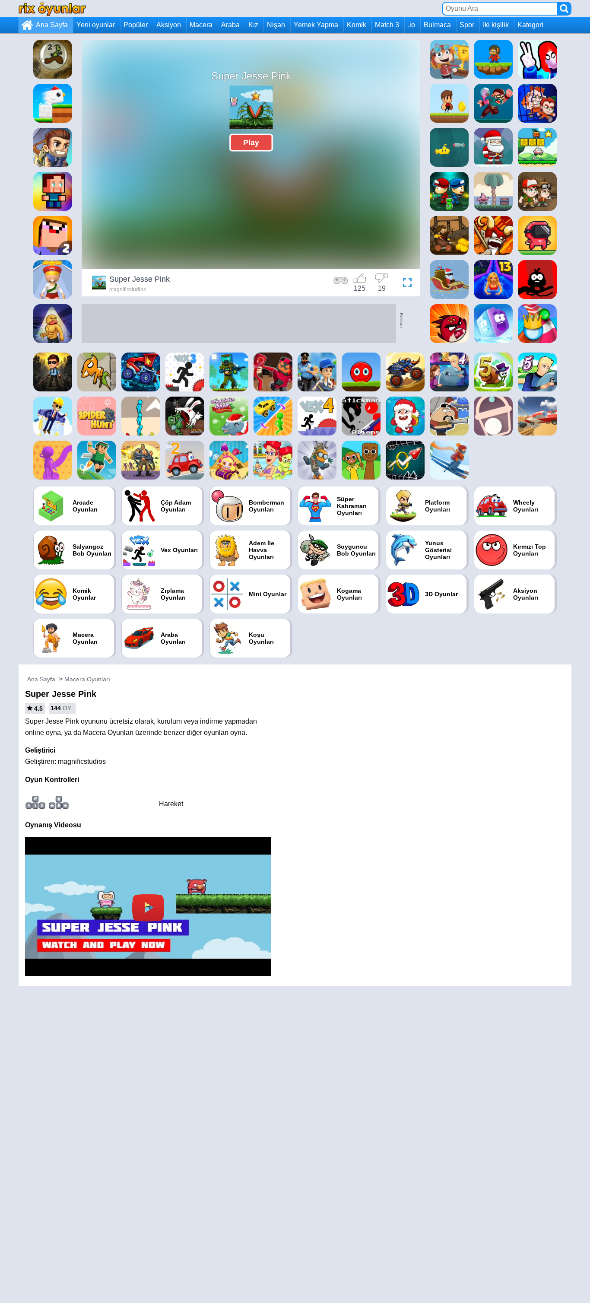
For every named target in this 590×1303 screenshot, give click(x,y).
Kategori (530, 25)
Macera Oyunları (87, 679)
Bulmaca (437, 25)
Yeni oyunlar (95, 25)
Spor (467, 25)
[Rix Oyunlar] (52, 8)
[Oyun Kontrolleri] (340, 283)
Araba (230, 25)
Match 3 (387, 25)
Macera (201, 25)
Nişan (276, 25)
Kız (253, 25)
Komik (356, 25)
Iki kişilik (496, 25)
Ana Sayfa (52, 25)
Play (251, 142)
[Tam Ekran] (405, 283)
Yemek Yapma (316, 25)
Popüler (136, 25)
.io (411, 25)
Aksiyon (168, 25)
